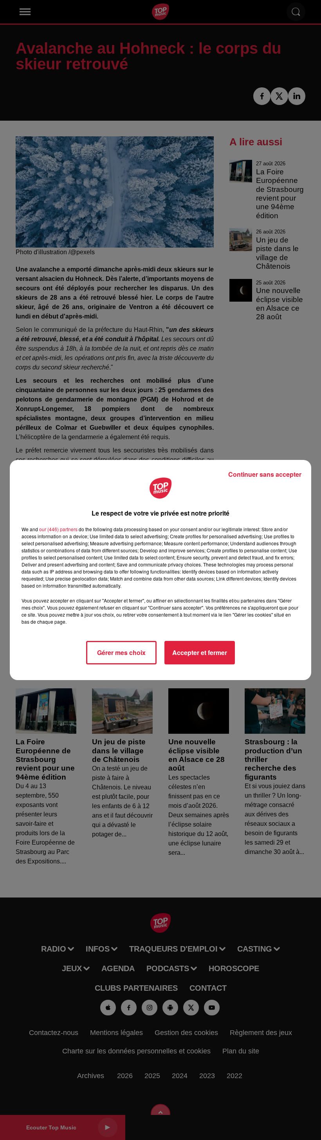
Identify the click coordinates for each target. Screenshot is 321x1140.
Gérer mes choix (121, 652)
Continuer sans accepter (264, 474)
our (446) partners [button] (58, 529)
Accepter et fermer (199, 652)
